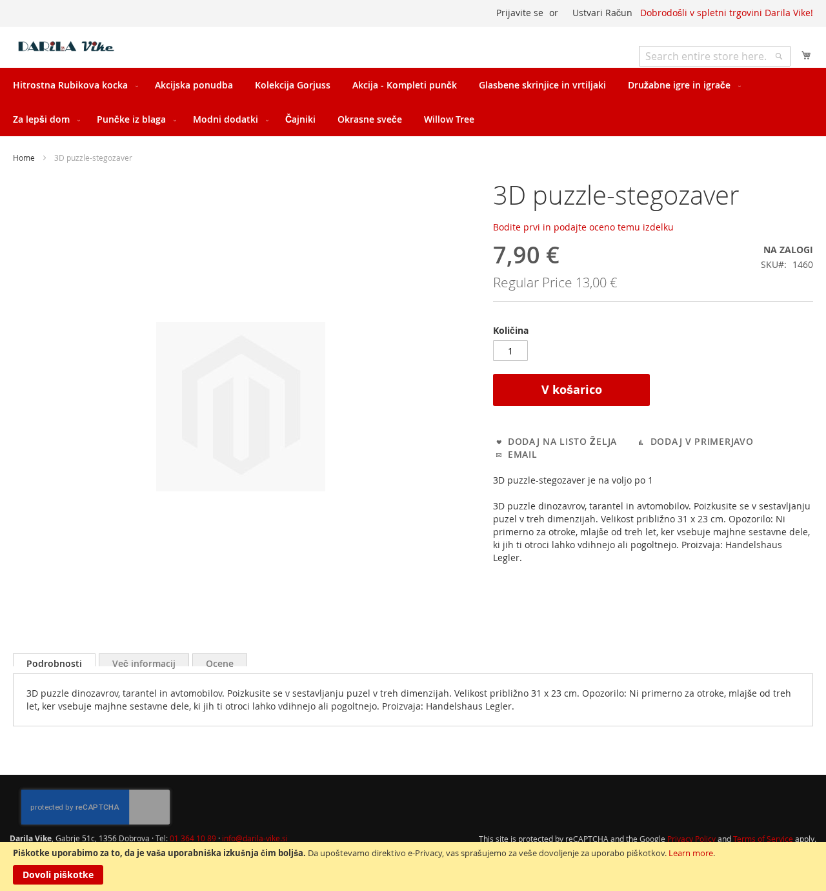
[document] (413, 866)
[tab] (54, 659)
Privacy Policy (692, 839)
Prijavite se (519, 12)
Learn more (691, 853)
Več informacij (144, 661)
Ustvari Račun (602, 12)
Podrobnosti (54, 661)
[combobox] (715, 56)
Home (24, 157)
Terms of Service (764, 839)
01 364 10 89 (193, 838)
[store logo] (68, 46)
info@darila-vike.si (255, 838)
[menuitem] (73, 85)
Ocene (220, 661)
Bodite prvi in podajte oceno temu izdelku (583, 227)
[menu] (413, 102)
